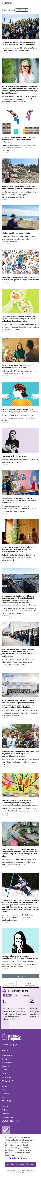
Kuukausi (26, 995)
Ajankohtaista (7, 1055)
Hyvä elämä (6, 1059)
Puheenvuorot (7, 1063)
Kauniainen (6, 1093)
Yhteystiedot (6, 1106)
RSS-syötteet (7, 1077)
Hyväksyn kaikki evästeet (20, 1164)
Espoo (4, 1090)
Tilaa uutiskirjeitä (7, 1117)
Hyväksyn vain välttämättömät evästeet (20, 1172)
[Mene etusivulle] (12, 1038)
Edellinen (11, 983)
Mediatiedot (6, 1110)
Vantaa (4, 1097)
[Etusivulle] (7, 3)
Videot (4, 1073)
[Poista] (25, 10)
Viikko (16, 995)
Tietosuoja (5, 1113)
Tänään (7, 995)
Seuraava (30, 983)
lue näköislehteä (9, 1121)
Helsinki (5, 1086)
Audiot (4, 1070)
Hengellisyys (6, 1066)
